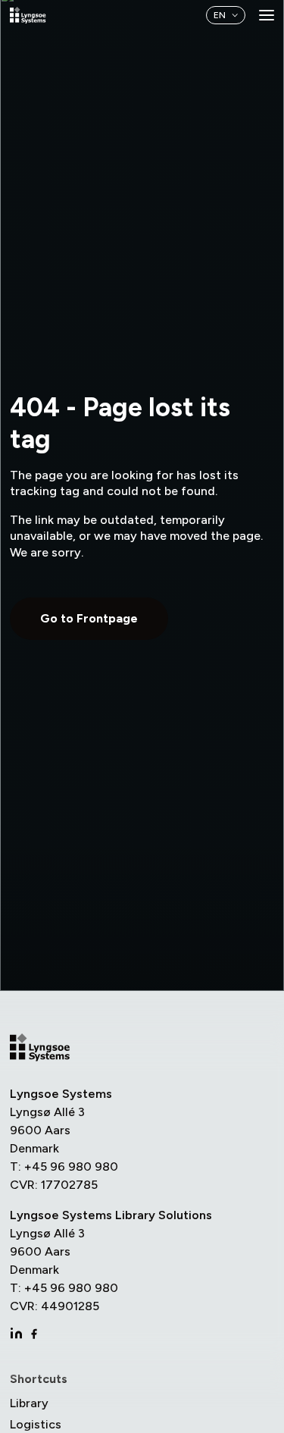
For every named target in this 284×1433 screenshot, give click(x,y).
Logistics (35, 1424)
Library (29, 1403)
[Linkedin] (16, 1334)
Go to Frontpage (89, 618)
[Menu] (266, 15)
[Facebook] (34, 1334)
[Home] (28, 15)
